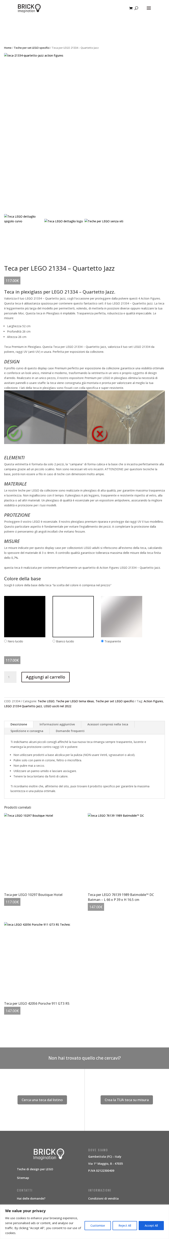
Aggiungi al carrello (45, 677)
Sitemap (23, 1178)
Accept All (151, 1225)
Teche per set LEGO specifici (31, 48)
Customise (97, 1225)
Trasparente (112, 641)
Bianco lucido (65, 641)
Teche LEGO (46, 701)
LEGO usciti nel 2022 (57, 706)
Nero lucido (15, 641)
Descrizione (19, 724)
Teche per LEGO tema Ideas (75, 701)
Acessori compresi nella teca (107, 724)
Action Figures (153, 701)
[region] (84, 1222)
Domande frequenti (70, 731)
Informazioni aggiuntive (57, 724)
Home (8, 48)
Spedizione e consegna (27, 731)
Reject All (125, 1225)
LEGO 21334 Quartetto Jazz (23, 706)
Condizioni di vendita (103, 1198)
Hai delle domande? (31, 1198)
